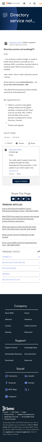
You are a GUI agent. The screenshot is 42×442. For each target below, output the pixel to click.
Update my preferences (25, 414)
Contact (5, 412)
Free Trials (15, 412)
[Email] (13, 199)
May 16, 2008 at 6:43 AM (18, 45)
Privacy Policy (9, 414)
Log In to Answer (21, 181)
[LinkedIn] (28, 199)
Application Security (11, 417)
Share (33, 143)
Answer (21, 143)
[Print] (18, 199)
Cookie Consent (10, 419)
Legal (24, 412)
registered (9, 432)
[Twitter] (23, 199)
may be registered (22, 432)
